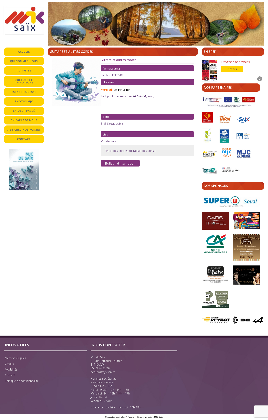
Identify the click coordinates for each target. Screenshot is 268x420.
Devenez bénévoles (235, 62)
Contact (10, 375)
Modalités (11, 369)
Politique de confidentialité (22, 381)
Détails (232, 69)
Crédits (9, 364)
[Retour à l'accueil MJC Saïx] (24, 20)
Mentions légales (15, 358)
